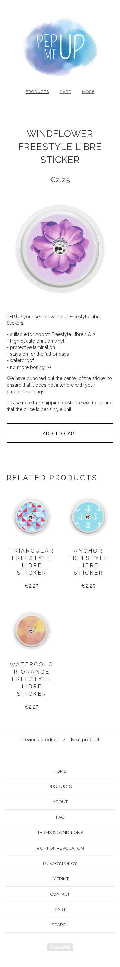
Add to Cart (60, 433)
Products (37, 91)
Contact (60, 894)
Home (60, 771)
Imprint (60, 878)
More (88, 91)
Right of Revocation (60, 848)
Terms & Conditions (60, 832)
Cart (65, 91)
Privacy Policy (60, 863)
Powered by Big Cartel (60, 947)
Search (60, 924)
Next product (85, 739)
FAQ (60, 817)
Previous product (39, 739)
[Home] (60, 47)
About (60, 801)
